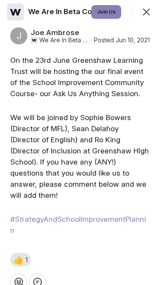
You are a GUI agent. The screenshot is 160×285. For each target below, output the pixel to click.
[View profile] (15, 12)
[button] (20, 260)
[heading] (76, 11)
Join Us (106, 12)
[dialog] (80, 142)
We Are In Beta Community (64, 40)
